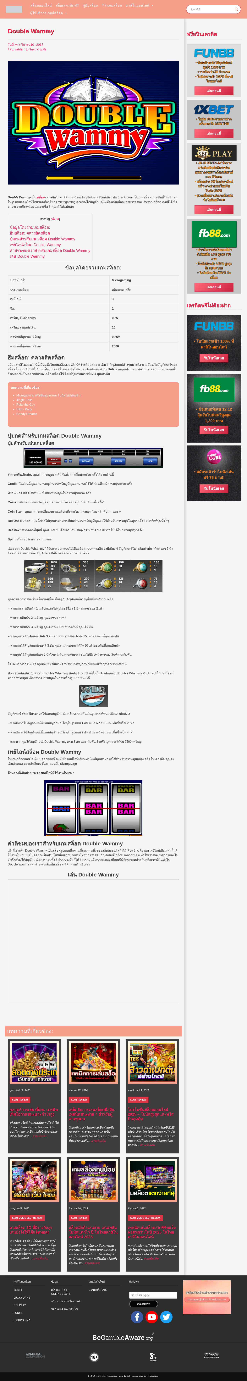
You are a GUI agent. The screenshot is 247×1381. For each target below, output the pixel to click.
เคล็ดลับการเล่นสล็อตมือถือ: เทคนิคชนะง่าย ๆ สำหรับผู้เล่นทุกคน (92, 1114)
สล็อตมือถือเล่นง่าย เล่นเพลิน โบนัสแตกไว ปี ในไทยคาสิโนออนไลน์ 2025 (93, 1232)
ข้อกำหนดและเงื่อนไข (64, 1309)
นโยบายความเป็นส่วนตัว (66, 1301)
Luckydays (22, 1297)
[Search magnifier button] (236, 9)
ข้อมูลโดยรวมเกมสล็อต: (30, 227)
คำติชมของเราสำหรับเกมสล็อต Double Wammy (50, 250)
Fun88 (18, 1313)
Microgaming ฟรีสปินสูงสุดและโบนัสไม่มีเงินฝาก (48, 395)
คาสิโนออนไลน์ (137, 5)
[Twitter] (166, 1317)
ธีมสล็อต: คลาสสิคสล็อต (30, 233)
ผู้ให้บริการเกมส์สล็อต (46, 13)
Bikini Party (24, 409)
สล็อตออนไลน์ (41, 5)
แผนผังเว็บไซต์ (98, 1290)
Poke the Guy (25, 404)
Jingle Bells (24, 400)
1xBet (18, 1290)
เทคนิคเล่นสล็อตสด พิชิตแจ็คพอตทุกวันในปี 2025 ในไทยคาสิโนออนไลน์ (152, 1232)
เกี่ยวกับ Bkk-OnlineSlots (61, 1292)
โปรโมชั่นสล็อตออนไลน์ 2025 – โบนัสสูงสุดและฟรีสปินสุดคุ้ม (150, 1114)
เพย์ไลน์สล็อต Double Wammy (35, 245)
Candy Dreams (26, 414)
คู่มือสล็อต (90, 5)
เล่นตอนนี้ (214, 90)
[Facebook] (136, 1317)
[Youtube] (151, 1317)
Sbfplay (20, 1305)
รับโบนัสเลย (214, 358)
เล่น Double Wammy (27, 256)
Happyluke (22, 1320)
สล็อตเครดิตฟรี (67, 5)
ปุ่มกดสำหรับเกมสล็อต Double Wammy (42, 239)
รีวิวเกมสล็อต (112, 5)
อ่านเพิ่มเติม (39, 1136)
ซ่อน (55, 219)
